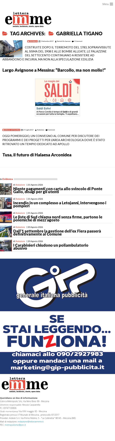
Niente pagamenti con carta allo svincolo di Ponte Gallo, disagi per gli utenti (57, 190)
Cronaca (33, 41)
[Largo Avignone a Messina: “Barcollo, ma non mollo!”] (11, 48)
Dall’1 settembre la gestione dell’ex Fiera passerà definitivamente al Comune (57, 232)
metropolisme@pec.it (15, 424)
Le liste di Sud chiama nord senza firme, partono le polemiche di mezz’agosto (57, 218)
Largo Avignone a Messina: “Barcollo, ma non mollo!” (54, 70)
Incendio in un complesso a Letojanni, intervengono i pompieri (59, 204)
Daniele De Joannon (64, 41)
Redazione (40, 130)
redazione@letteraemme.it (31, 421)
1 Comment (78, 41)
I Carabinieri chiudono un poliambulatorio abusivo (50, 246)
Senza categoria (12, 130)
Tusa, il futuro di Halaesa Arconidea (36, 154)
